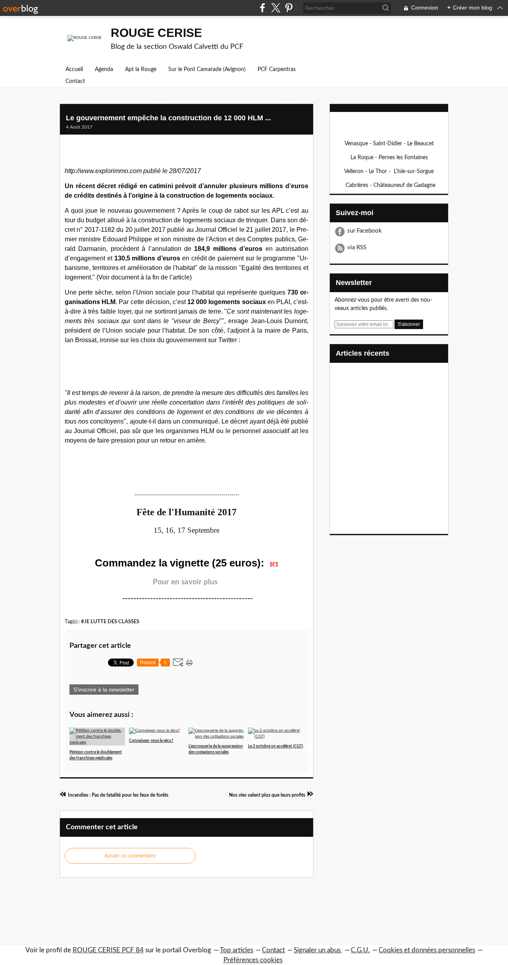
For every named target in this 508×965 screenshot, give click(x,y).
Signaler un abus (318, 950)
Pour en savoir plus (185, 582)
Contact (75, 81)
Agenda (104, 69)
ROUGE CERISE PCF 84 (108, 950)
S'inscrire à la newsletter (104, 689)
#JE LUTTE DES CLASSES (110, 621)
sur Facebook (364, 231)
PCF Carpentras (277, 69)
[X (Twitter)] (276, 7)
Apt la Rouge (140, 69)
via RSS (356, 247)
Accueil (74, 69)
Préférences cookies (253, 960)
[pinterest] (289, 7)
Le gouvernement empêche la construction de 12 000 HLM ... (168, 118)
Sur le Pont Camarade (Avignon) (207, 69)
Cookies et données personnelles (427, 950)
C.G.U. (360, 950)
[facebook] (262, 7)
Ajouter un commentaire (130, 856)
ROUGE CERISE (156, 32)
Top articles (236, 950)
